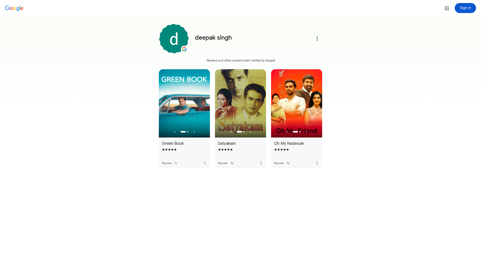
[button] (447, 8)
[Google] (14, 9)
